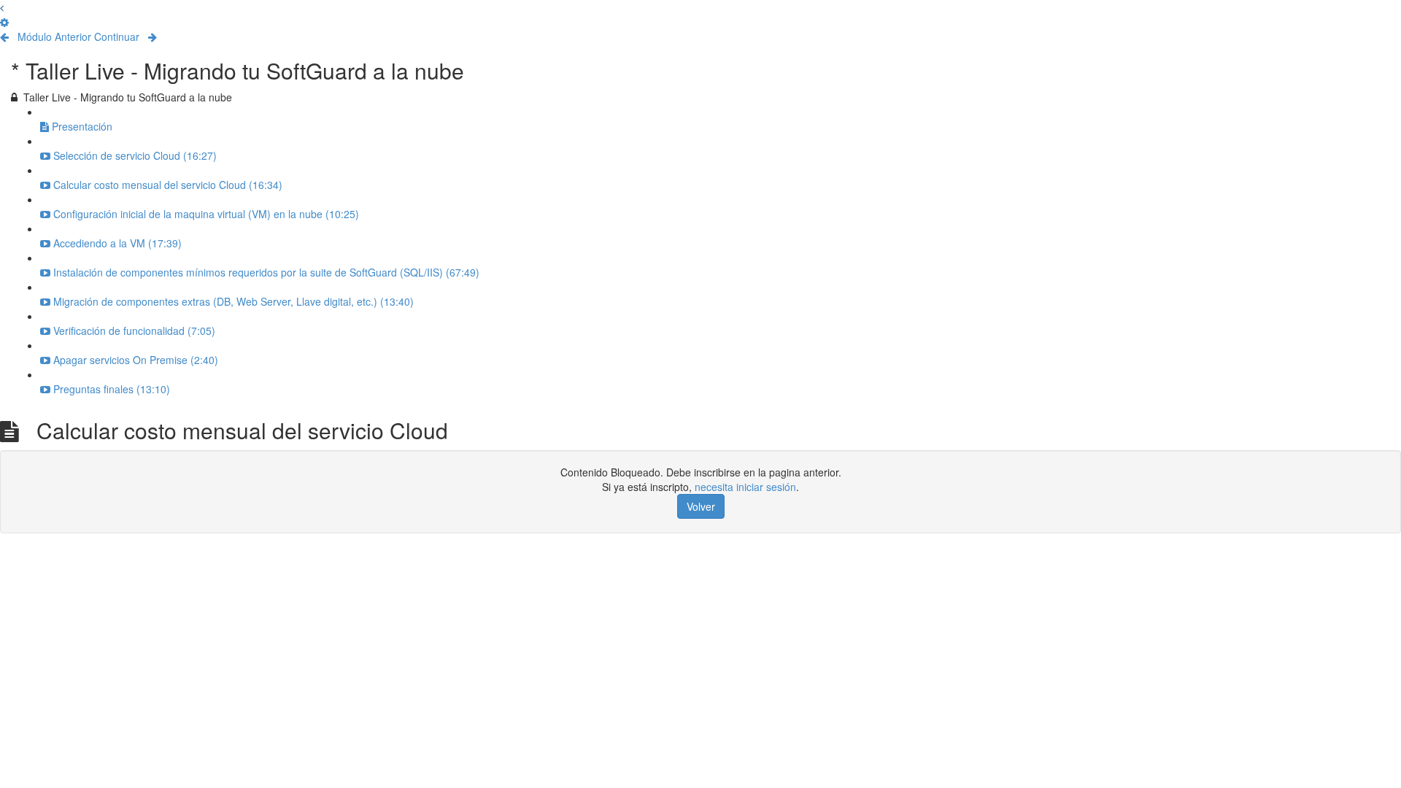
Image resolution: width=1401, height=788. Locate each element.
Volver (701, 506)
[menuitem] (4, 22)
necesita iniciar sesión (745, 486)
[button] (2, 7)
